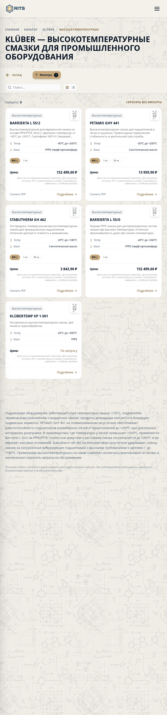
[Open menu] (157, 9)
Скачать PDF (18, 194)
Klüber (48, 29)
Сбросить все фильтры (144, 102)
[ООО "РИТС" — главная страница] (15, 8)
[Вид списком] (73, 87)
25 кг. (117, 160)
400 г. (95, 160)
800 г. (15, 160)
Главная (12, 29)
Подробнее (65, 194)
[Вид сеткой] (67, 87)
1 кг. (25, 160)
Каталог (31, 29)
